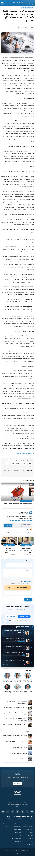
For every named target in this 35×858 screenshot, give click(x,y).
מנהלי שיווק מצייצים (19, 2)
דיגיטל (9, 460)
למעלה (17, 853)
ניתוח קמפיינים (17, 829)
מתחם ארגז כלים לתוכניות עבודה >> (24, 453)
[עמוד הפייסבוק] (32, 811)
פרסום (7, 463)
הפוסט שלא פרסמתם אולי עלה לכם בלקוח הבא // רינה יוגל (15, 713)
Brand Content (6, 826)
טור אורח (31, 24)
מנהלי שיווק (24, 463)
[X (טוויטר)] (12, 811)
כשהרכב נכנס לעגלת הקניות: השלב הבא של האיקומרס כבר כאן (17, 702)
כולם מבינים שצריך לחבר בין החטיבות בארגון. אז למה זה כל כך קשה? (15, 719)
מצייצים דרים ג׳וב (6, 824)
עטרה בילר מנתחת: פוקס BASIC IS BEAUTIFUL (16, 742)
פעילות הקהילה (29, 829)
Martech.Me (18, 841)
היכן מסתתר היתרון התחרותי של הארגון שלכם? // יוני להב (18, 504)
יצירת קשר (30, 841)
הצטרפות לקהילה (29, 835)
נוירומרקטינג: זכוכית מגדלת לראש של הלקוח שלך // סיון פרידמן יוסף (26, 550)
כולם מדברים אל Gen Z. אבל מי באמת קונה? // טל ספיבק (15, 708)
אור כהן (22, 460)
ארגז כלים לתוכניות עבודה (27, 7)
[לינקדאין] (21, 620)
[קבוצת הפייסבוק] (27, 811)
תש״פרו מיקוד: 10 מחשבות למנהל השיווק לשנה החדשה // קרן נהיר (9, 550)
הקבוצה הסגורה (10, 616)
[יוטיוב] (10, 620)
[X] (17, 620)
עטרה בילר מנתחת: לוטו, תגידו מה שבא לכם (17, 759)
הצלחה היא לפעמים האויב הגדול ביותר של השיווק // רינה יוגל (15, 725)
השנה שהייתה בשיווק (16, 838)
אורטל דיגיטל (15, 460)
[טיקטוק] (13, 620)
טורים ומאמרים (17, 832)
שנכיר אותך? (18, 824)
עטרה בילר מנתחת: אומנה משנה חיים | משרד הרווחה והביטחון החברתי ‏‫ (15, 736)
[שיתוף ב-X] (25, 27)
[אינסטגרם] (24, 620)
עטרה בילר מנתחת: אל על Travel (19, 747)
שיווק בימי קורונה (6, 821)
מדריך (30, 463)
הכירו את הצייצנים (17, 821)
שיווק (30, 466)
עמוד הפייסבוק (23, 616)
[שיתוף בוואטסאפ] (22, 27)
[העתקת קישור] (18, 27)
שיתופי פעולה (30, 832)
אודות (31, 821)
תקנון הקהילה (30, 844)
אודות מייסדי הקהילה (28, 824)
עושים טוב (18, 835)
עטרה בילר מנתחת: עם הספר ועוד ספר (18, 753)
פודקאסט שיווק (17, 826)
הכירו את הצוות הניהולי (28, 826)
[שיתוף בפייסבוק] (29, 27)
